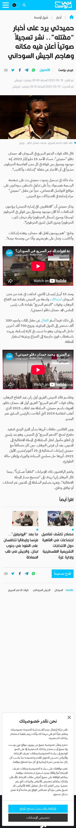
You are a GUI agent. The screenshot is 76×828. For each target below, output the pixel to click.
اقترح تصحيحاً (62, 573)
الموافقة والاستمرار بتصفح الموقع (38, 808)
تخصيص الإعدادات (38, 817)
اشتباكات (56, 299)
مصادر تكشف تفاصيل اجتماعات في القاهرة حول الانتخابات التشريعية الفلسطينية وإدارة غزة (58, 545)
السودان (59, 590)
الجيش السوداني (41, 590)
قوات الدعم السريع (18, 590)
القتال (45, 320)
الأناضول (45, 70)
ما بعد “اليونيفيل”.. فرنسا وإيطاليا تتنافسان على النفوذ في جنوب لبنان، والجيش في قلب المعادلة (21, 545)
